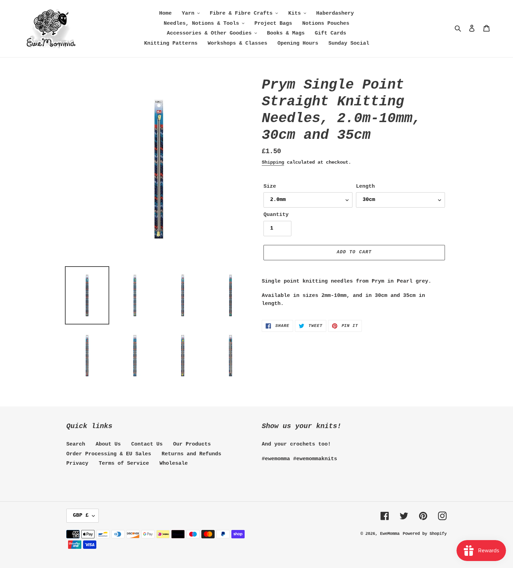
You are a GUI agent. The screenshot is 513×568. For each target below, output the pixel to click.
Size (269, 186)
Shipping (273, 162)
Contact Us (147, 444)
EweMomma (390, 533)
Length (365, 186)
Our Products (192, 444)
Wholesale (173, 463)
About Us (108, 444)
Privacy (77, 463)
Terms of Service (124, 463)
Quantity (276, 215)
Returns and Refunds (191, 454)
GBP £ (81, 515)
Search (75, 444)
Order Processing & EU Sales (108, 454)
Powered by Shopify (425, 533)
